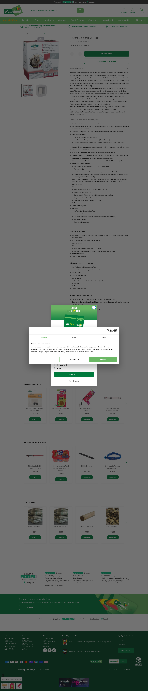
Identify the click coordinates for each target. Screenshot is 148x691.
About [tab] (104, 337)
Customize (72, 359)
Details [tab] (74, 337)
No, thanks (74, 381)
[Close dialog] (94, 307)
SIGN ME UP (74, 374)
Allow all (103, 359)
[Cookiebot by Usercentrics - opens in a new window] (108, 330)
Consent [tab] (44, 337)
